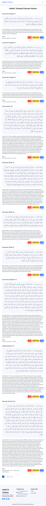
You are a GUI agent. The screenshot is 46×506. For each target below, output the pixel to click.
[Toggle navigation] (43, 2)
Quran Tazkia (33, 493)
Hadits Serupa (36, 37)
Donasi (32, 491)
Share (42, 37)
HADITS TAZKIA (7, 2)
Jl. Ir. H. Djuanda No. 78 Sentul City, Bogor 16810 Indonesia (23, 493)
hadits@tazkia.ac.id (22, 496)
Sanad (29, 37)
